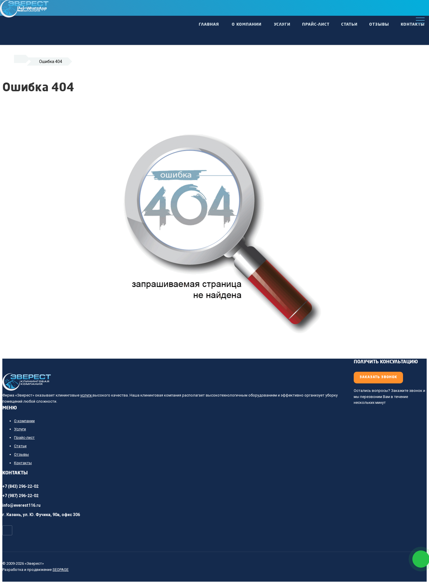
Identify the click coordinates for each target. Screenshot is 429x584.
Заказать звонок (378, 377)
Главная (209, 24)
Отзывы (379, 24)
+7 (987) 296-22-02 (20, 495)
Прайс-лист (315, 24)
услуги (86, 395)
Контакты (413, 24)
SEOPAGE (61, 569)
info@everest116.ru (21, 505)
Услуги (282, 24)
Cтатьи (349, 24)
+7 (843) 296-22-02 (20, 486)
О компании (246, 24)
